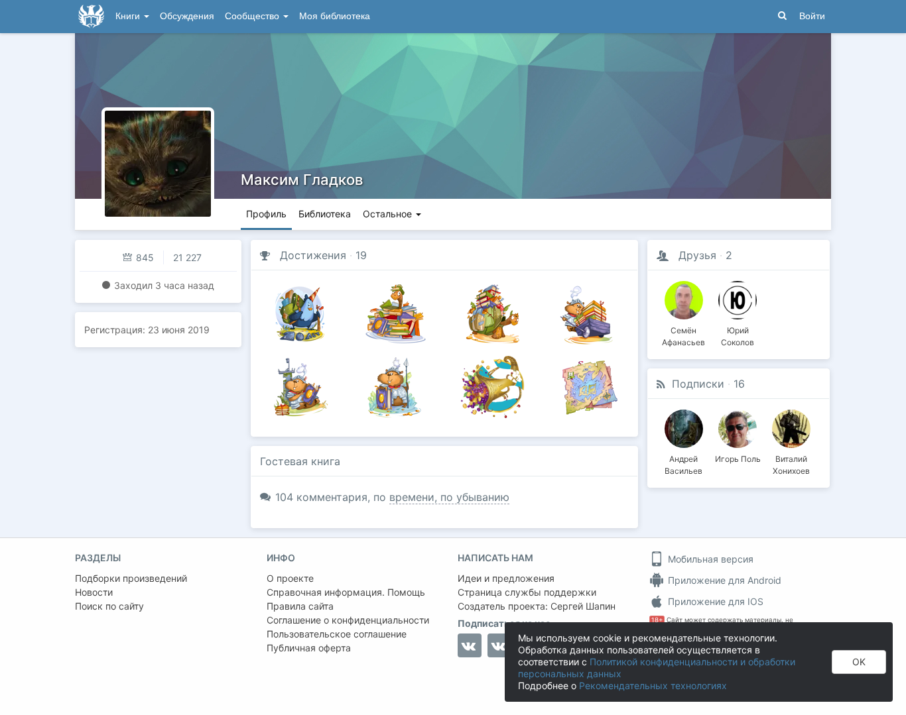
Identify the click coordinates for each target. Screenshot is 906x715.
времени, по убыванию (449, 497)
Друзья (697, 255)
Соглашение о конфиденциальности (348, 620)
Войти (812, 16)
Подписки (698, 383)
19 (361, 255)
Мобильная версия (709, 559)
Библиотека (324, 213)
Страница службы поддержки (527, 592)
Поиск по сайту (109, 606)
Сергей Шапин (582, 606)
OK (859, 661)
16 (739, 383)
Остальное (389, 213)
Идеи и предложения (506, 578)
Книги (129, 16)
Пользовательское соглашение (337, 633)
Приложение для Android (723, 580)
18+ (657, 620)
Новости (94, 592)
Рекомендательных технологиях (653, 685)
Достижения (313, 255)
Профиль (266, 213)
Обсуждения (187, 16)
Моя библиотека (334, 16)
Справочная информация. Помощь (346, 592)
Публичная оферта (309, 647)
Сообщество (253, 16)
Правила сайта (300, 606)
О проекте (290, 578)
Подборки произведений (131, 578)
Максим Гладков (302, 179)
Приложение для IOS (714, 601)
